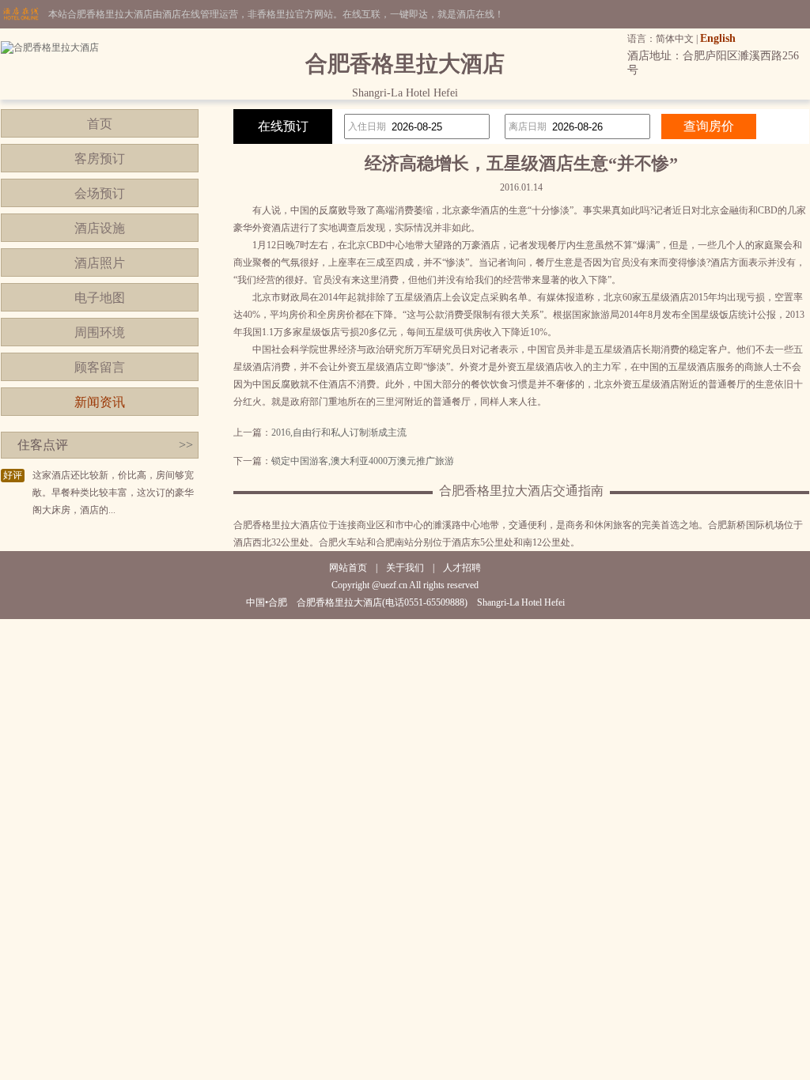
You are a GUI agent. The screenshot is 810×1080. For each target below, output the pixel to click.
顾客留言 (99, 367)
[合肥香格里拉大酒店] (50, 47)
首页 (99, 123)
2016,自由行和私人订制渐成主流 (339, 432)
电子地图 (99, 297)
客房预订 (99, 158)
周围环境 (99, 332)
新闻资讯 (99, 402)
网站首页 (348, 567)
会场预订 (99, 193)
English (718, 38)
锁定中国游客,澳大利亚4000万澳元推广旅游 (362, 460)
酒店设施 (99, 228)
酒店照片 (99, 263)
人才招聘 (462, 567)
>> (186, 444)
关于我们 (405, 567)
